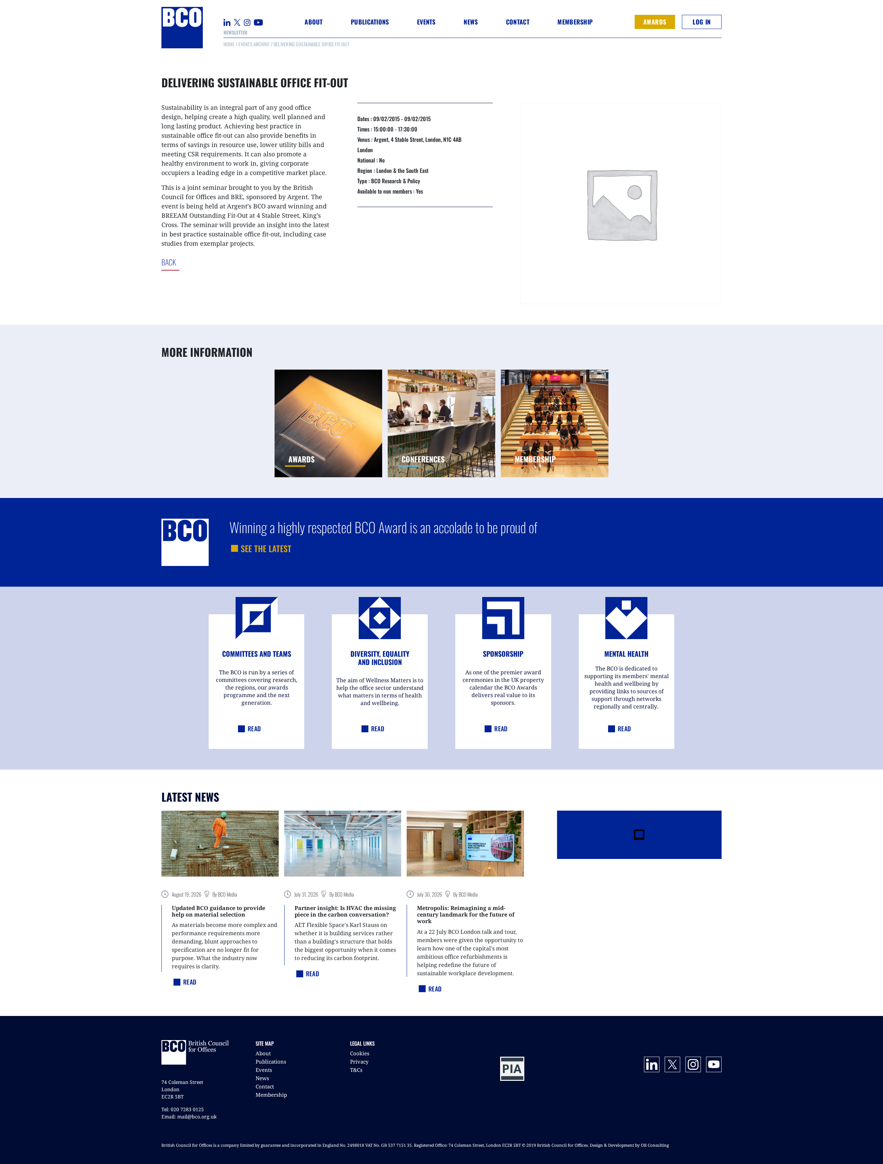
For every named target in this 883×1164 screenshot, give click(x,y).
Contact (517, 21)
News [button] (471, 21)
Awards (654, 21)
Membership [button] (575, 21)
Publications (271, 1061)
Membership (271, 1094)
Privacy (359, 1061)
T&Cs (356, 1069)
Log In (702, 21)
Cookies (359, 1053)
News (262, 1078)
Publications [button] (370, 21)
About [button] (314, 21)
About (263, 1053)
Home (229, 44)
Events (264, 1069)
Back (197, 261)
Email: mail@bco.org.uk (189, 1116)
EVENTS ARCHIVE (253, 44)
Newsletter (235, 32)
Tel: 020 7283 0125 (182, 1109)
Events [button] (426, 21)
